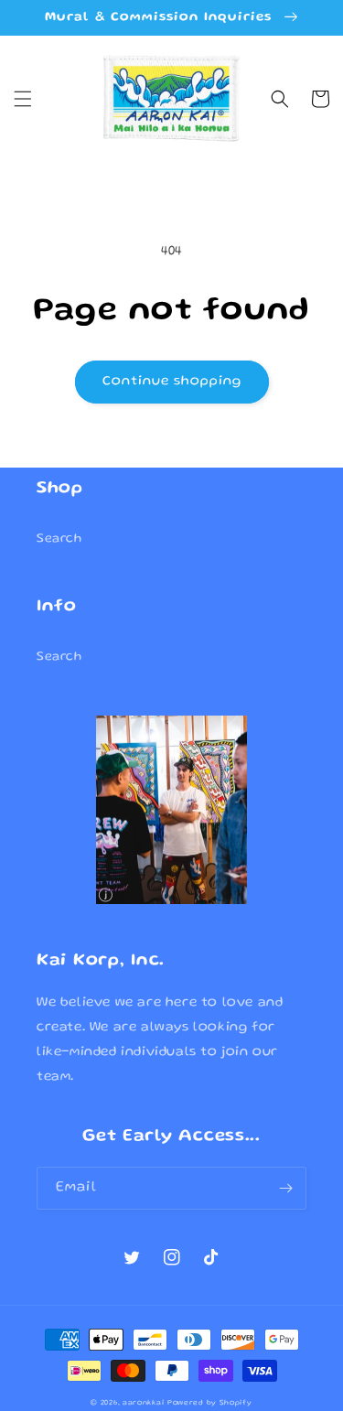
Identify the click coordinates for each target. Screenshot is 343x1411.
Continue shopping (171, 381)
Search (59, 538)
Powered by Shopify (209, 1403)
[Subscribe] (285, 1188)
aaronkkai (143, 1403)
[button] (23, 99)
